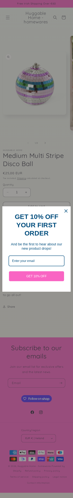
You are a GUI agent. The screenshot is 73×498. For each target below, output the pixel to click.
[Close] (66, 211)
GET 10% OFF (36, 276)
